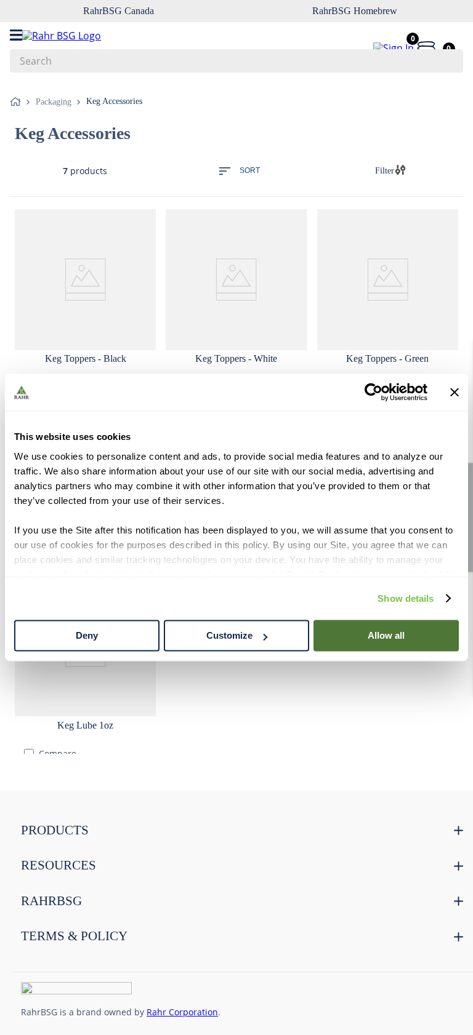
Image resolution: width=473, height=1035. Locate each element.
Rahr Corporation (182, 1012)
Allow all (386, 635)
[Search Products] (447, 60)
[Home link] (18, 102)
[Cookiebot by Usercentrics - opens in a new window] (373, 392)
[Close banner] (454, 392)
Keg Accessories (114, 101)
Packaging (53, 101)
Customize (229, 635)
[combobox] (236, 61)
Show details (406, 598)
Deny (87, 635)
